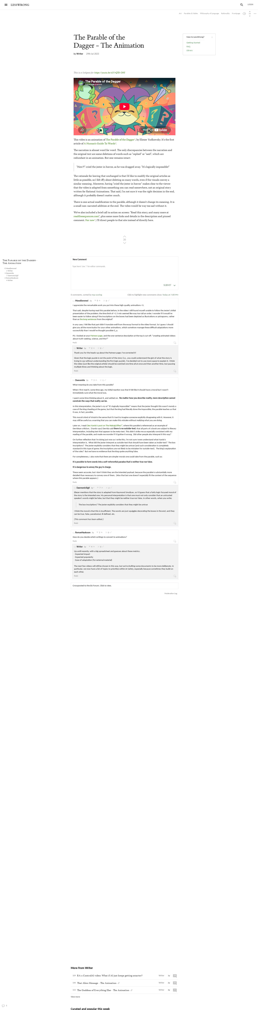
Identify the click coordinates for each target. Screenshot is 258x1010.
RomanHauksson (82, 533)
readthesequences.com (86, 216)
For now (90, 220)
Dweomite (80, 380)
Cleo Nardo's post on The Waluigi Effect (104, 426)
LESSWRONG (20, 5)
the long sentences (88, 319)
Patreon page (96, 336)
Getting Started (193, 43)
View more (75, 997)
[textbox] (124, 269)
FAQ (188, 47)
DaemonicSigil (83, 488)
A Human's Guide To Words (99, 144)
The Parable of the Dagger (120, 140)
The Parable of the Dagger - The (109, 41)
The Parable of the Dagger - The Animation (20, 262)
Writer (79, 54)
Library (189, 50)
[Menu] (6, 4)
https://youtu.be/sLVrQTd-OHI (109, 73)
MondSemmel (81, 301)
